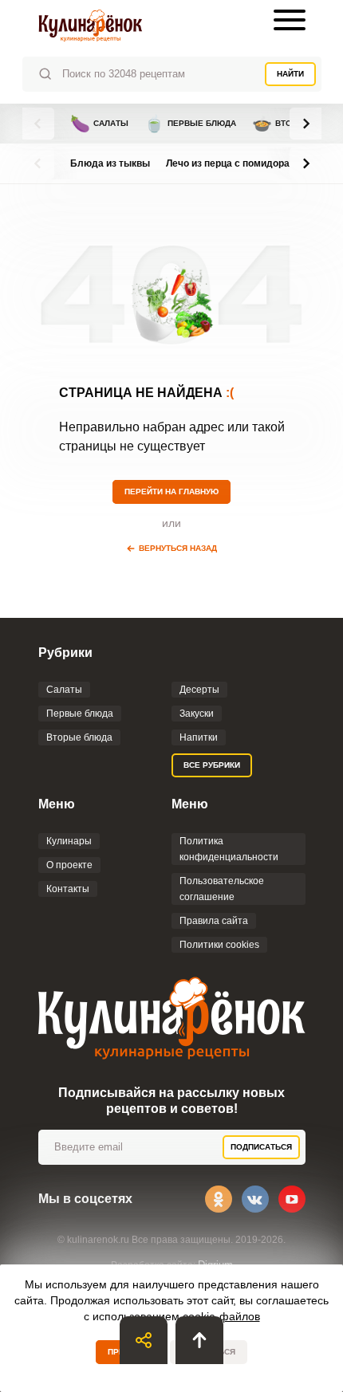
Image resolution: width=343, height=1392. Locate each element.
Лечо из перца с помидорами (234, 163)
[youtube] (292, 1199)
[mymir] (197, 615)
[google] (171, 615)
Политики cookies (219, 944)
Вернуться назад (178, 548)
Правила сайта (213, 920)
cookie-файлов (221, 1316)
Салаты (99, 123)
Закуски (196, 713)
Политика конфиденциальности (228, 849)
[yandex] (222, 615)
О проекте (69, 865)
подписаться (261, 1146)
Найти (290, 73)
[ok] (218, 1199)
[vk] (255, 1199)
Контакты (67, 889)
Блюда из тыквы (110, 163)
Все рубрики (211, 765)
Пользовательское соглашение (221, 888)
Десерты (199, 689)
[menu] (290, 20)
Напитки (198, 737)
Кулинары (69, 841)
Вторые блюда (79, 737)
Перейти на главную (171, 491)
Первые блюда (190, 123)
